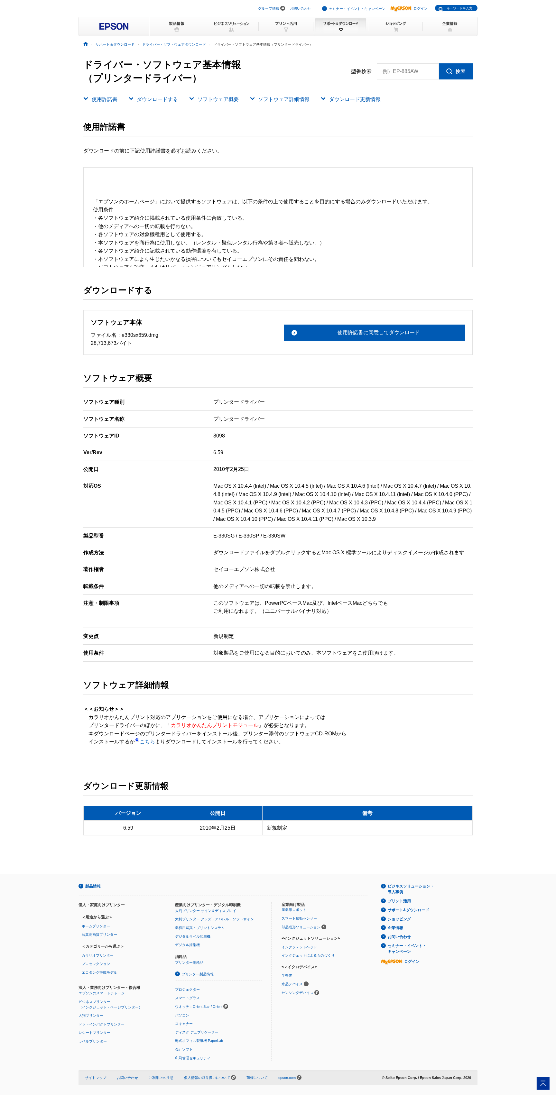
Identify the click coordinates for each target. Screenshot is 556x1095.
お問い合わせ (300, 8)
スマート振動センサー (299, 918)
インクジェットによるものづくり (308, 955)
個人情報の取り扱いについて (207, 1078)
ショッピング (399, 919)
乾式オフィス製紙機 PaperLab (199, 1041)
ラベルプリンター (93, 1041)
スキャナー (184, 1024)
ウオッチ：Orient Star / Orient (198, 1006)
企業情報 (395, 927)
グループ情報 (268, 8)
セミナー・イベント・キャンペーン (357, 9)
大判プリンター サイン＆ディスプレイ (205, 911)
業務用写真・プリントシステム (200, 928)
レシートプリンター (94, 1033)
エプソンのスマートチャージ (102, 993)
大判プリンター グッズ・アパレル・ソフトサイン (214, 919)
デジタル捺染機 (187, 945)
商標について (257, 1078)
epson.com (287, 1078)
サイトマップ (95, 1078)
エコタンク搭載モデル (99, 972)
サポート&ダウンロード (408, 910)
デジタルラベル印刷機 (192, 936)
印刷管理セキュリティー (194, 1058)
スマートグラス (187, 998)
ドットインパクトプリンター (102, 1024)
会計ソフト (184, 1049)
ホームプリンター (96, 926)
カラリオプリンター (98, 955)
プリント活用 (399, 901)
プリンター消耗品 (189, 962)
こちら (147, 741)
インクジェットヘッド (299, 947)
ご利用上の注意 (161, 1078)
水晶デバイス (292, 984)
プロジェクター (187, 989)
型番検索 (361, 71)
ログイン (420, 8)
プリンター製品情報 (198, 974)
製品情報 (93, 886)
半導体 (287, 975)
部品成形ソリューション (301, 927)
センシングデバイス (297, 993)
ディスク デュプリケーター (196, 1032)
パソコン (182, 1015)
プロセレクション (96, 964)
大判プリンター (91, 1015)
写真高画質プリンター (99, 934)
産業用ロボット (294, 910)
